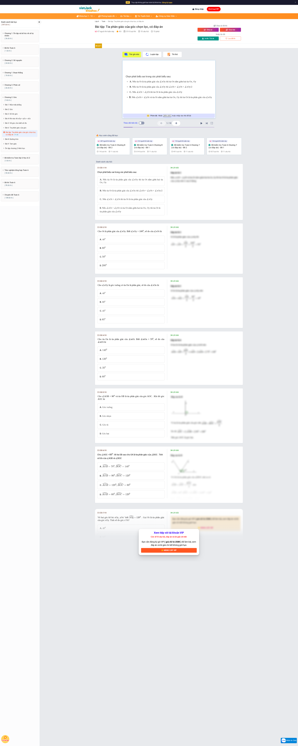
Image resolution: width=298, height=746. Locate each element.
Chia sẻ (209, 30)
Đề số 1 (98, 46)
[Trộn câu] (206, 123)
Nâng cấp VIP (170, 550)
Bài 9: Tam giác (11, 144)
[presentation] (141, 231)
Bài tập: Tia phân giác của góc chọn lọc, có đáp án (126, 21)
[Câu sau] (176, 123)
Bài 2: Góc (9, 109)
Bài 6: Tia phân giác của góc (15, 128)
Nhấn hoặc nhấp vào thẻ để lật (170, 116)
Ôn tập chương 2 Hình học (15, 148)
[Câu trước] (161, 123)
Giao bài (232, 30)
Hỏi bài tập (5, 740)
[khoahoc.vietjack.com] (89, 9)
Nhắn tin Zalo (291, 740)
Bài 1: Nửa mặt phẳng (13, 105)
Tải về (209, 38)
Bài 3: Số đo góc (11, 114)
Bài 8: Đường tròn (11, 139)
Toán (103, 21)
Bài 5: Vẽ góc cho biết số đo (16, 123)
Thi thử (175, 54)
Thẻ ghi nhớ (134, 54)
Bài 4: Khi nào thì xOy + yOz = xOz (18, 119)
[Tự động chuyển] (201, 123)
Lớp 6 (97, 21)
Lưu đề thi (231, 38)
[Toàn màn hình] (212, 123)
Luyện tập (154, 54)
